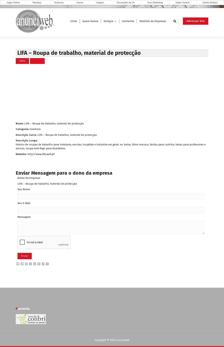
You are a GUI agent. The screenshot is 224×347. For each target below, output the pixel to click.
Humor (79, 2)
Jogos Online (13, 2)
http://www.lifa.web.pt (41, 154)
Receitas (37, 2)
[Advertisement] (112, 92)
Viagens (100, 2)
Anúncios (59, 2)
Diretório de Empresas (152, 21)
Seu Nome (24, 189)
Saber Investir (183, 2)
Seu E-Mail (24, 203)
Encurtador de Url (126, 2)
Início (73, 21)
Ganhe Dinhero (210, 2)
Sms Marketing (155, 2)
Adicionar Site (196, 21)
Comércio (35, 129)
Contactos (128, 21)
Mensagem (24, 217)
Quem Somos (90, 21)
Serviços (108, 21)
